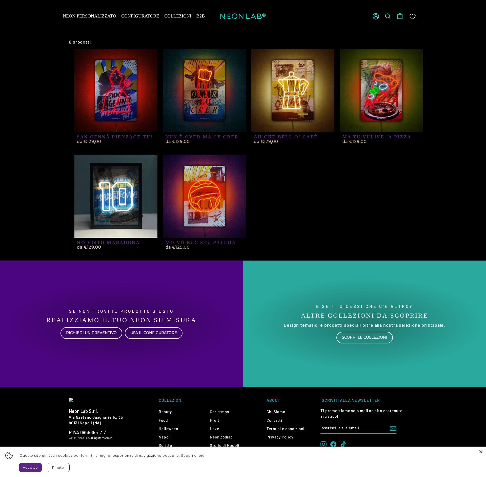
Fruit (214, 420)
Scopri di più (193, 455)
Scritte (165, 445)
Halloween (168, 428)
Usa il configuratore (153, 333)
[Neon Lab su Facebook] (333, 444)
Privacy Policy (280, 437)
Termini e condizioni (286, 428)
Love (214, 428)
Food (163, 420)
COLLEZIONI (177, 16)
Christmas (219, 411)
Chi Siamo (276, 411)
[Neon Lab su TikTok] (343, 444)
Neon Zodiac (221, 437)
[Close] (480, 451)
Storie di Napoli (224, 445)
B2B (200, 16)
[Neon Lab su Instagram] (323, 444)
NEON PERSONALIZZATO (89, 16)
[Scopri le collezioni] (364, 324)
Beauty (165, 411)
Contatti (274, 420)
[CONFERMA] (393, 428)
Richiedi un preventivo (91, 333)
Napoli (165, 437)
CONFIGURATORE (140, 16)
